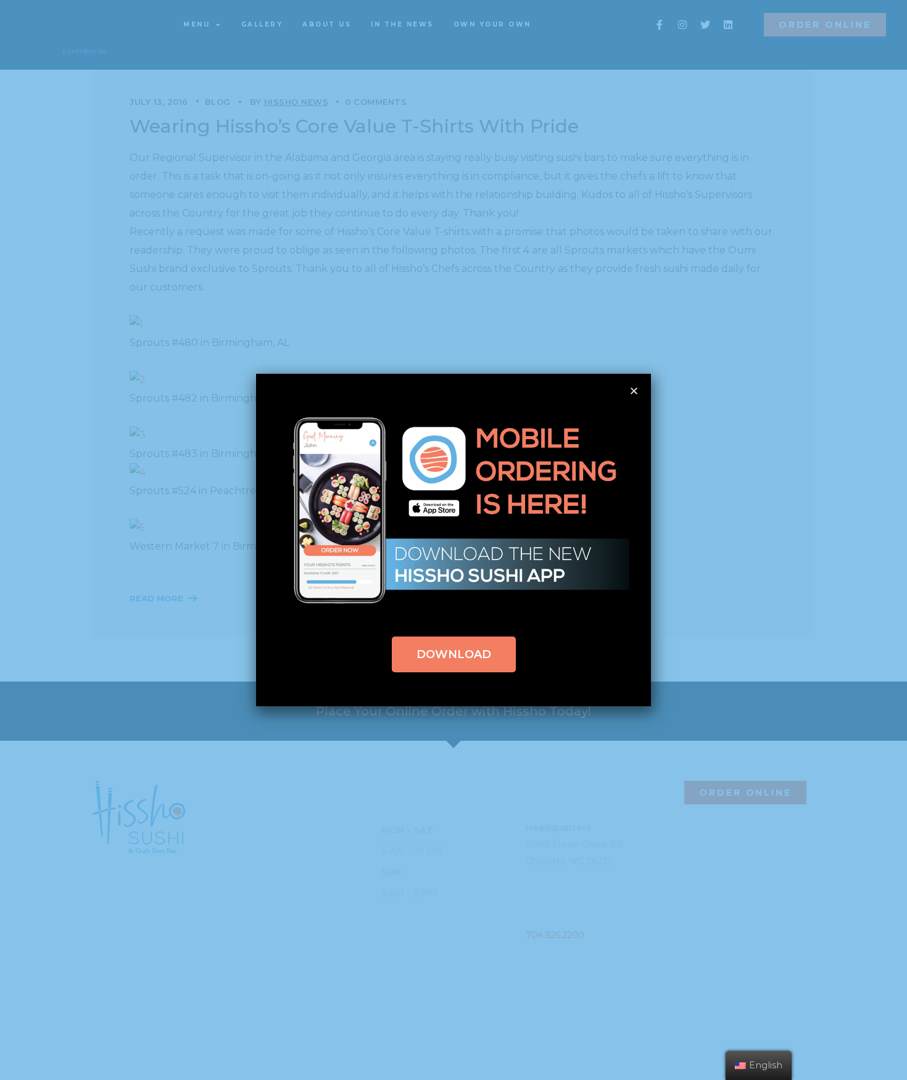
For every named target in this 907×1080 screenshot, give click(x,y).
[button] (454, 654)
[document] (453, 540)
